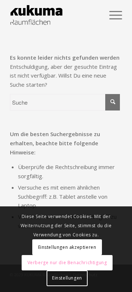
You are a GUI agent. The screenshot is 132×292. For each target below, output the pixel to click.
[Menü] (112, 15)
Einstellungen (67, 278)
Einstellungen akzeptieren (67, 247)
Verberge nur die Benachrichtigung (67, 262)
